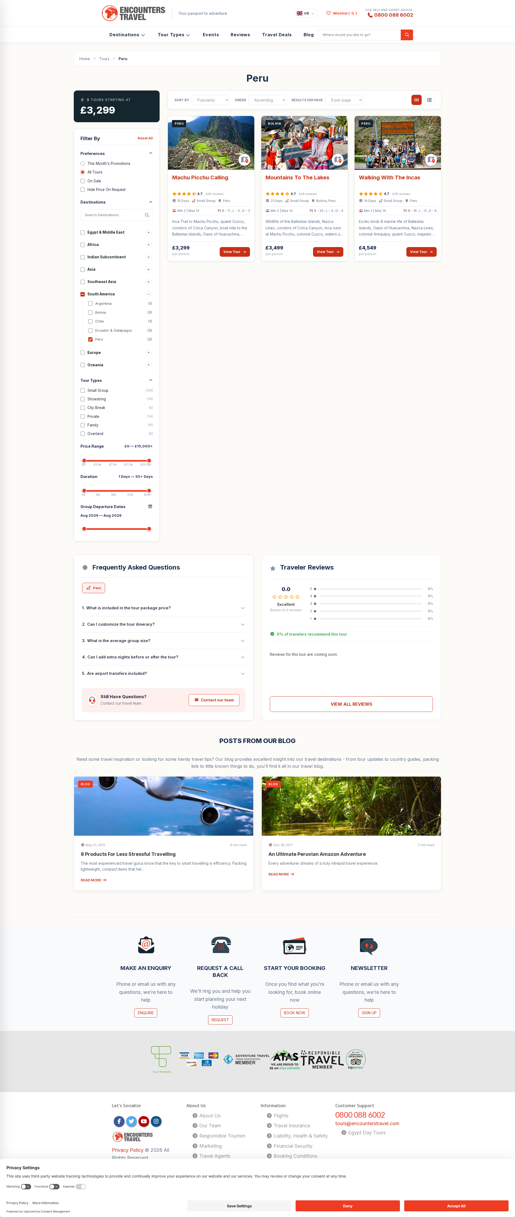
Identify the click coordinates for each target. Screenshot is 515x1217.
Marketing (210, 1146)
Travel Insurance (291, 1125)
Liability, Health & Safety (300, 1136)
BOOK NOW (294, 1012)
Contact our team (217, 700)
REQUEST (220, 1019)
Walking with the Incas (389, 177)
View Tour (232, 252)
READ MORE (91, 880)
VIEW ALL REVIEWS (351, 704)
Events (211, 34)
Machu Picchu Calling (200, 177)
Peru (97, 588)
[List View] (429, 100)
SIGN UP (369, 1012)
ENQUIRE (146, 1012)
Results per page (307, 100)
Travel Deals (277, 34)
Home (84, 58)
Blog (309, 34)
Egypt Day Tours (366, 1132)
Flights (280, 1115)
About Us (209, 1115)
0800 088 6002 (393, 15)
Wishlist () (345, 13)
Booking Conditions (294, 1156)
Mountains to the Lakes (297, 177)
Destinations (124, 34)
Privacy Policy (128, 1150)
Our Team (209, 1125)
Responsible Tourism (221, 1136)
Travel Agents (214, 1156)
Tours (104, 58)
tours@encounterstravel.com (367, 1123)
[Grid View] (416, 100)
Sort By (181, 100)
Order (240, 100)
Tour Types (171, 34)
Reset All (145, 138)
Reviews (240, 34)
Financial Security (292, 1146)
